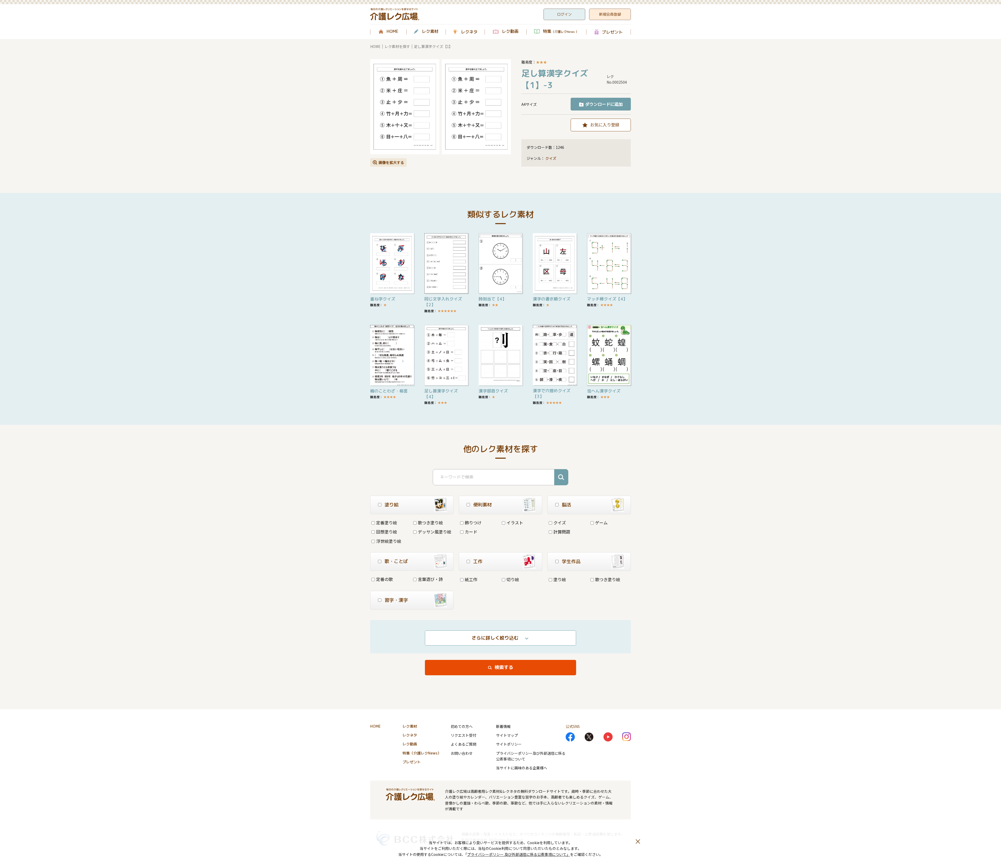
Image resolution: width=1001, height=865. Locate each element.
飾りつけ (473, 522)
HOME (392, 31)
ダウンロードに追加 (604, 104)
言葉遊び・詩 (430, 579)
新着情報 (503, 726)
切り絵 (512, 579)
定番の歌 (384, 579)
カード (471, 532)
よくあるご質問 (463, 744)
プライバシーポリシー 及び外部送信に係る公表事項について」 (518, 854)
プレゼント (612, 32)
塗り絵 (559, 579)
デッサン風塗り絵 (434, 532)
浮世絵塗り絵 (388, 541)
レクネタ (469, 31)
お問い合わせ (462, 753)
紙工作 (471, 579)
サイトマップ (507, 735)
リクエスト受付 (463, 735)
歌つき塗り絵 (430, 522)
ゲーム (601, 522)
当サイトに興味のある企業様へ (521, 767)
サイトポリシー (509, 744)
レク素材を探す (397, 46)
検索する (504, 667)
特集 (561, 31)
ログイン (564, 14)
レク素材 (430, 31)
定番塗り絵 (386, 522)
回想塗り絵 (386, 532)
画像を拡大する (391, 162)
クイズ (550, 158)
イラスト (514, 522)
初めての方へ (462, 726)
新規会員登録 (610, 14)
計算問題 (561, 532)
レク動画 (510, 31)
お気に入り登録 (604, 124)
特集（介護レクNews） (421, 753)
